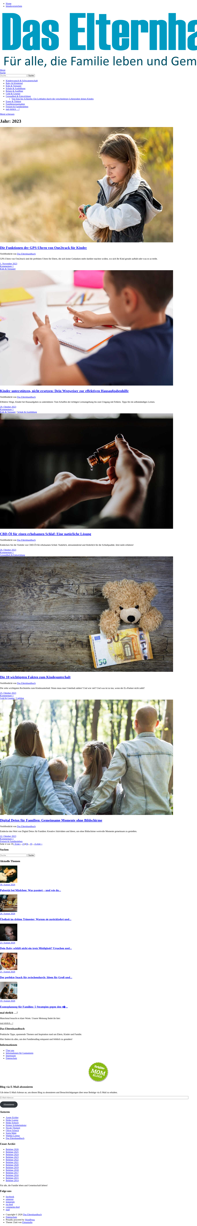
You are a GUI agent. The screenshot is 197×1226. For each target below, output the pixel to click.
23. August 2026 (7, 943)
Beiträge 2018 (12, 1170)
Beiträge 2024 (12, 1154)
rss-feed (9, 1204)
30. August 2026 (7, 884)
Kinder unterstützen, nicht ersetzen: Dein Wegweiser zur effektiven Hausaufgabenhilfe (64, 391)
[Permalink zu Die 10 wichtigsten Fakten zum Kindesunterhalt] (86, 671)
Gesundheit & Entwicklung (18, 96)
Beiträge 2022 (12, 1160)
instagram (10, 1202)
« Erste (16, 844)
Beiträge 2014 (12, 1180)
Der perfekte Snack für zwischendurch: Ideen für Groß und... (36, 977)
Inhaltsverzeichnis (14, 6)
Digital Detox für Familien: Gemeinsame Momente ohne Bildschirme (51, 820)
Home (8, 3)
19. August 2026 (7, 1001)
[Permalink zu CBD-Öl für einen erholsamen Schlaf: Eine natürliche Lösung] (86, 528)
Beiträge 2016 (12, 1175)
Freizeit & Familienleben (17, 106)
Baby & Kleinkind (14, 83)
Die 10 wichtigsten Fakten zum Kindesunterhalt (35, 677)
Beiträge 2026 (12, 1149)
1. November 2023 (8, 263)
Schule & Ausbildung (15, 88)
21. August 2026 (7, 972)
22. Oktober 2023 (8, 836)
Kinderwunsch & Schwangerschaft (22, 80)
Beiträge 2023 (12, 1157)
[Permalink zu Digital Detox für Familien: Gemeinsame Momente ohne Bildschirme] (86, 814)
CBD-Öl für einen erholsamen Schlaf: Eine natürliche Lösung (45, 534)
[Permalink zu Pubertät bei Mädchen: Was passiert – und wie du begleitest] (8, 882)
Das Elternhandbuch (26, 254)
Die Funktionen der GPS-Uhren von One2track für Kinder (43, 248)
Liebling (20, 698)
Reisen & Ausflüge (14, 91)
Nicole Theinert (13, 1128)
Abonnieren (8, 1104)
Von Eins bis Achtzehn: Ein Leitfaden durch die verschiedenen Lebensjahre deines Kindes (53, 99)
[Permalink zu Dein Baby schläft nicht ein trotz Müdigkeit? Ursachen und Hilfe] (8, 940)
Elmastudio (27, 1222)
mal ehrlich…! (6, 1023)
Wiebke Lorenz (13, 1135)
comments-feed (13, 1207)
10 (31, 844)
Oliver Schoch (12, 1130)
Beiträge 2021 (12, 1162)
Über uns (10, 1050)
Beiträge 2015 (12, 1178)
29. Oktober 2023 (8, 407)
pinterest (9, 1199)
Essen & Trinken (13, 101)
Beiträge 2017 (12, 1172)
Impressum (11, 1055)
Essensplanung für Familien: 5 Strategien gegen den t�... (34, 1006)
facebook (10, 1196)
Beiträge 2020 (12, 1165)
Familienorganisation (15, 104)
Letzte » (38, 844)
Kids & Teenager (13, 86)
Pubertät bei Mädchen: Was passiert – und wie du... (30, 890)
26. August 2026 (7, 913)
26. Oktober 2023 (8, 550)
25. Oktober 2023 (8, 693)
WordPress (30, 1220)
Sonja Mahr (11, 1133)
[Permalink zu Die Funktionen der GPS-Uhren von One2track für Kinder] (86, 241)
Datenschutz (11, 1058)
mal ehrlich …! (12, 109)
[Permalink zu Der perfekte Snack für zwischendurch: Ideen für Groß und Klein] (8, 969)
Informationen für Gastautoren (19, 1053)
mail (8, 1209)
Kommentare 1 (7, 266)
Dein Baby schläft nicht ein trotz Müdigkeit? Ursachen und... (36, 948)
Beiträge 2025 (12, 1152)
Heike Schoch (12, 1122)
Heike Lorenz (12, 1120)
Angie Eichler (12, 1117)
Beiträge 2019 (12, 1167)
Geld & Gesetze (13, 93)
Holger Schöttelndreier (16, 1125)
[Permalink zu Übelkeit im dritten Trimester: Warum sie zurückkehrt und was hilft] (8, 911)
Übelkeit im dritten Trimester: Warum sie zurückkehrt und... (35, 919)
